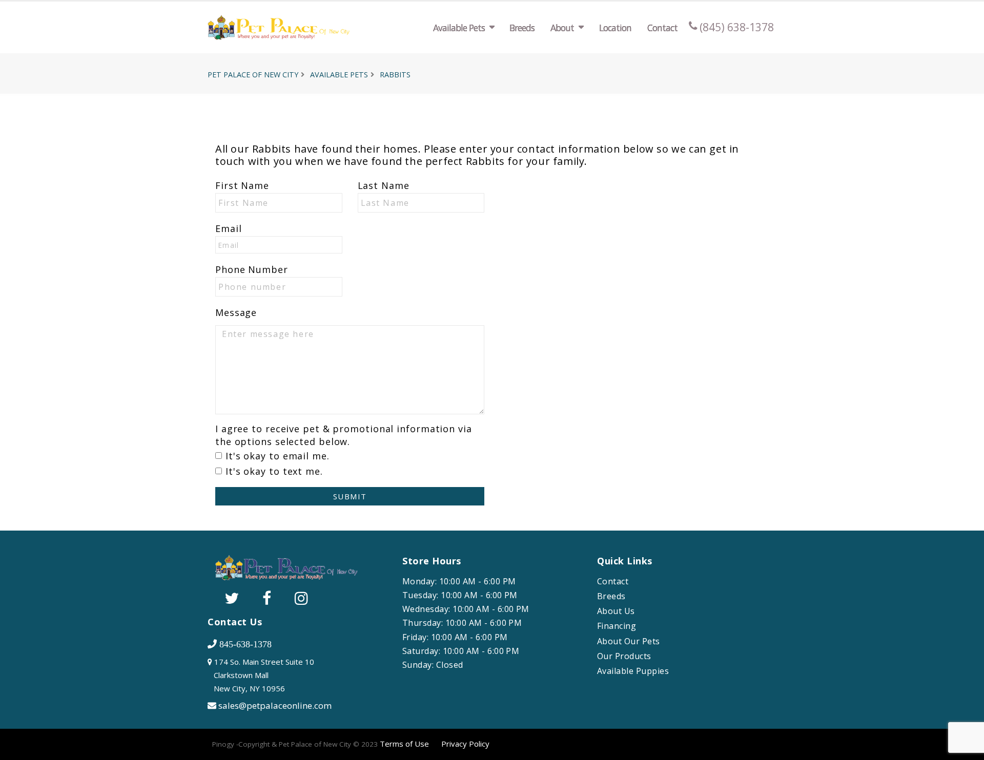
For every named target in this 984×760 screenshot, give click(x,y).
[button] (966, 748)
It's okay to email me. (277, 455)
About (562, 28)
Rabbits (395, 74)
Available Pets (459, 28)
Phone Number (251, 269)
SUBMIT (350, 496)
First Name (242, 185)
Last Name (383, 185)
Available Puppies (633, 671)
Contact (662, 28)
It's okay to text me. (274, 471)
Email (228, 228)
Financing (616, 626)
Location (615, 28)
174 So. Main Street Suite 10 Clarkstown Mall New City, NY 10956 (261, 675)
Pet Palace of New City (253, 74)
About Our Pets (628, 641)
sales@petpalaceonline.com (275, 705)
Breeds (522, 28)
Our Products (624, 656)
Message (236, 312)
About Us (616, 611)
